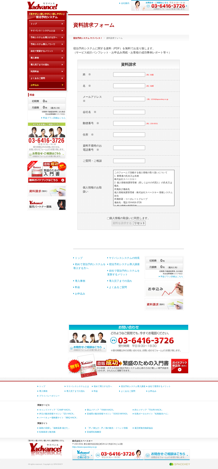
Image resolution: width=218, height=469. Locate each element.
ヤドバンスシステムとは (77, 386)
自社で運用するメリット (159, 386)
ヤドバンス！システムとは (43, 30)
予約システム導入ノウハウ (43, 44)
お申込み (35, 85)
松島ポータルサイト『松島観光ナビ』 (152, 414)
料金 (77, 287)
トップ (34, 24)
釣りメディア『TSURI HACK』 (149, 410)
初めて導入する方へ (103, 386)
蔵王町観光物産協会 (144, 428)
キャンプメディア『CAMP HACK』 (55, 410)
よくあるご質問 (38, 78)
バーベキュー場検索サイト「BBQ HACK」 (58, 417)
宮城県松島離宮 (94, 432)
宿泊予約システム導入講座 (124, 264)
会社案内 (125, 3)
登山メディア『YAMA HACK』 (101, 410)
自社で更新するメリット (42, 51)
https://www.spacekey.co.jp (84, 447)
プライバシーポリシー (49, 396)
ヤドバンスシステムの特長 (124, 257)
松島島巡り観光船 (47, 432)
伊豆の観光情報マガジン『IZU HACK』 (57, 414)
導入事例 (35, 58)
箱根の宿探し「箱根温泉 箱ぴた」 (54, 428)
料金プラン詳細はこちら (54, 118)
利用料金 (35, 71)
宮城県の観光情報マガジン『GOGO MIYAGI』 (108, 414)
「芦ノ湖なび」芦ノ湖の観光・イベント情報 (107, 428)
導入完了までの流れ (40, 64)
